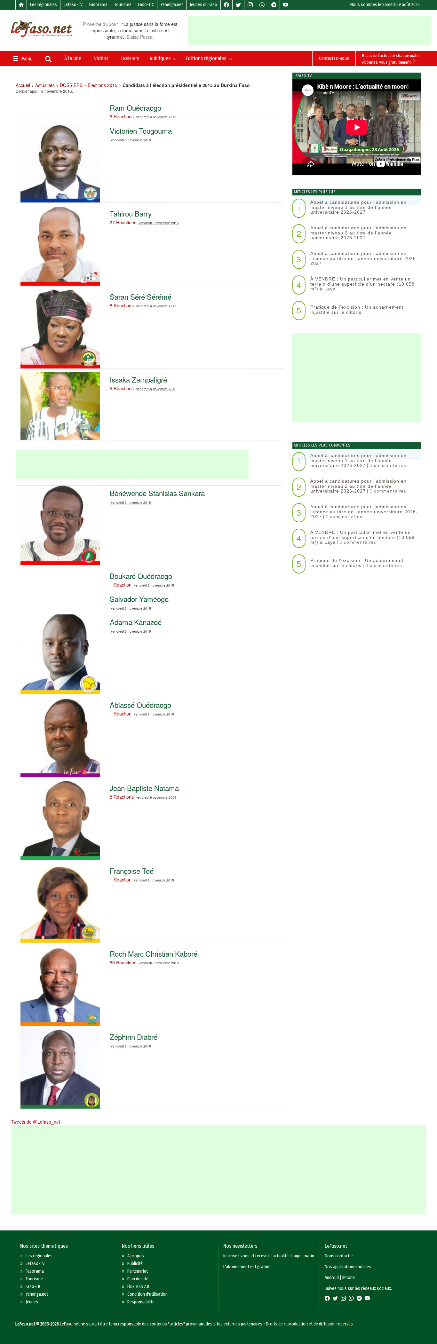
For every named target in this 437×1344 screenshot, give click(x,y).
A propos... (137, 1256)
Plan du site (137, 1279)
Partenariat (137, 1271)
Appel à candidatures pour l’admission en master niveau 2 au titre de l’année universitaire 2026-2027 (358, 232)
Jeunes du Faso (203, 4)
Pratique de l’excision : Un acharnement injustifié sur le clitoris (356, 309)
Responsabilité (141, 1302)
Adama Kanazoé (136, 622)
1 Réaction (120, 584)
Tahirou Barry (131, 213)
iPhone (348, 1277)
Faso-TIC (146, 4)
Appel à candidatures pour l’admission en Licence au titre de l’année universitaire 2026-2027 (364, 258)
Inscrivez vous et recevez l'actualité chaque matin (268, 1256)
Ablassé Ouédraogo (140, 705)
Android (332, 1277)
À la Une (72, 58)
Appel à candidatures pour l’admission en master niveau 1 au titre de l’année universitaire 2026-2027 (358, 207)
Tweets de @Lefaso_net (35, 1122)
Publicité (135, 1263)
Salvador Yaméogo (139, 599)
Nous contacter (339, 1256)
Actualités (45, 85)
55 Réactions (123, 962)
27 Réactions (123, 222)
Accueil (23, 85)
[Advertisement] (312, 30)
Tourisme (122, 4)
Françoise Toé (132, 871)
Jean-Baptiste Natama (144, 788)
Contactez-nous (334, 58)
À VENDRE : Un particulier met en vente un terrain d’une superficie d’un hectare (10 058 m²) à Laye (362, 283)
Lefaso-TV (73, 4)
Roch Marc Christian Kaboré (153, 953)
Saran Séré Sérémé (140, 296)
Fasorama (98, 4)
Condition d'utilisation (147, 1294)
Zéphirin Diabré (133, 1037)
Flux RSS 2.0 (138, 1286)
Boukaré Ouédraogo (141, 576)
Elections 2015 (102, 85)
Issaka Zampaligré (138, 379)
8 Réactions (122, 305)
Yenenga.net (172, 4)
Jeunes (32, 1302)
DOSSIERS (71, 85)
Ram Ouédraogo (135, 107)
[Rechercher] (48, 60)
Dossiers (130, 58)
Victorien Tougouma (141, 130)
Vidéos (101, 58)
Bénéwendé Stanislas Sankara (157, 493)
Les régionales (43, 4)
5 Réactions (122, 116)
